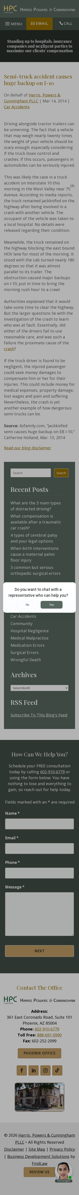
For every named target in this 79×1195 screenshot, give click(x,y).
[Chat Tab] (39, 597)
